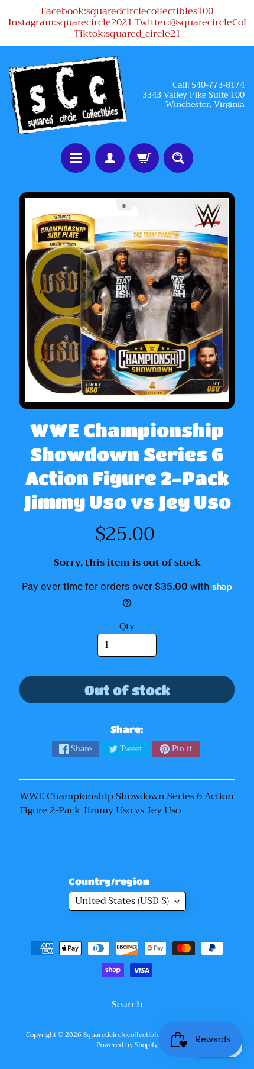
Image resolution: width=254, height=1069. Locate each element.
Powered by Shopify (127, 1045)
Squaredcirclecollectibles (123, 1035)
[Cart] (144, 158)
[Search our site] (178, 158)
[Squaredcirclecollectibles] (68, 95)
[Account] (110, 158)
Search (127, 1004)
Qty (127, 626)
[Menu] (75, 158)
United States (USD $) (122, 901)
